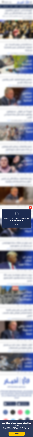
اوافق (16, 433)
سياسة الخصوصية (8, 428)
